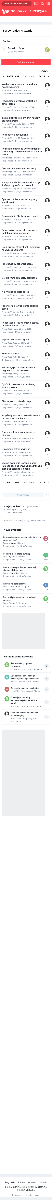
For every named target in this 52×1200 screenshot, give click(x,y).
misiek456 (15, 691)
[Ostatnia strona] (48, 76)
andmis (12, 543)
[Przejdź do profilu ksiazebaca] (6, 664)
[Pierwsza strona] (4, 76)
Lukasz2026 (14, 586)
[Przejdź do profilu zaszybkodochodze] (45, 538)
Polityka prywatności (27, 1182)
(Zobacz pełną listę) (13, 512)
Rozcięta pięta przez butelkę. (16, 554)
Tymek (12, 556)
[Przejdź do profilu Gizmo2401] (47, 49)
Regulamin (10, 1182)
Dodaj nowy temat (26, 62)
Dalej (42, 76)
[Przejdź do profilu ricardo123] (45, 568)
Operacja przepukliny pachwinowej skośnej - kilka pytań (24, 700)
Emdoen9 (13, 603)
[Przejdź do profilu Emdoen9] (45, 598)
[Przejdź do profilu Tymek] (45, 555)
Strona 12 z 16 (29, 76)
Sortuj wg (43, 71)
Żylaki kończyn (17, 48)
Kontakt (43, 1182)
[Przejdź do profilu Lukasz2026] (45, 585)
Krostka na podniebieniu (14, 584)
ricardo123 (13, 573)
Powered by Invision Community (26, 1195)
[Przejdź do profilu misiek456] (6, 689)
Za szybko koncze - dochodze (25, 688)
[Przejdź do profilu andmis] (6, 677)
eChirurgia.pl (38, 11)
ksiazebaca (16, 669)
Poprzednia (13, 76)
